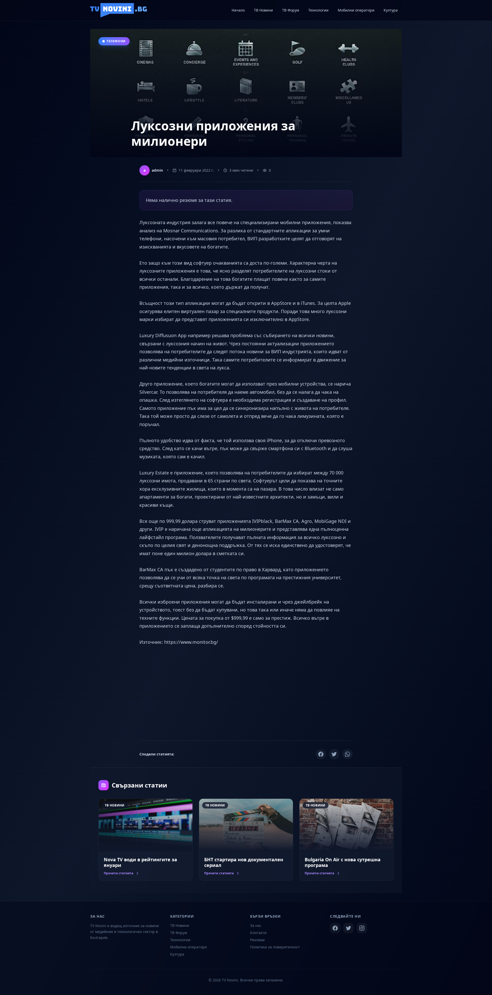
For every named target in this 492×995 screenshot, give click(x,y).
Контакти (258, 932)
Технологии (180, 939)
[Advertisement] (246, 692)
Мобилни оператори (188, 947)
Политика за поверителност (275, 947)
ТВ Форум (178, 932)
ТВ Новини (179, 925)
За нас (255, 925)
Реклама (257, 939)
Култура (177, 954)
